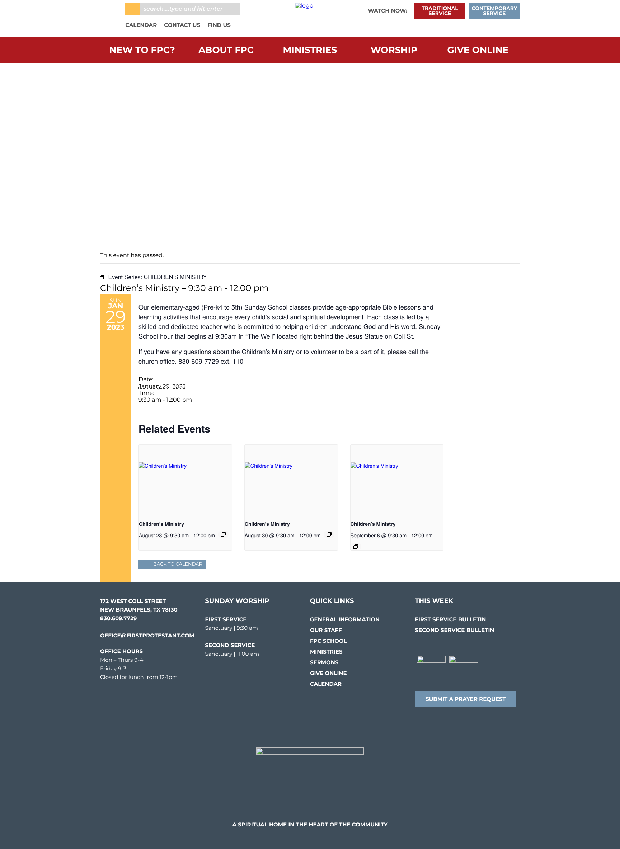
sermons (324, 662)
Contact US (182, 25)
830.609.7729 (118, 618)
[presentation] (185, 479)
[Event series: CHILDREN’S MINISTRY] (223, 534)
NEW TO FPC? (142, 50)
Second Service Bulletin (454, 630)
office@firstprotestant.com (147, 635)
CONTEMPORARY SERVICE (494, 10)
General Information (345, 619)
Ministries (310, 50)
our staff (326, 630)
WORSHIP (394, 50)
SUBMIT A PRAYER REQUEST (466, 698)
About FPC (226, 50)
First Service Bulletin (450, 619)
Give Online (478, 50)
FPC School (328, 640)
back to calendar (177, 564)
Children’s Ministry (161, 524)
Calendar (141, 25)
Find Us (219, 25)
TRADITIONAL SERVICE (440, 10)
